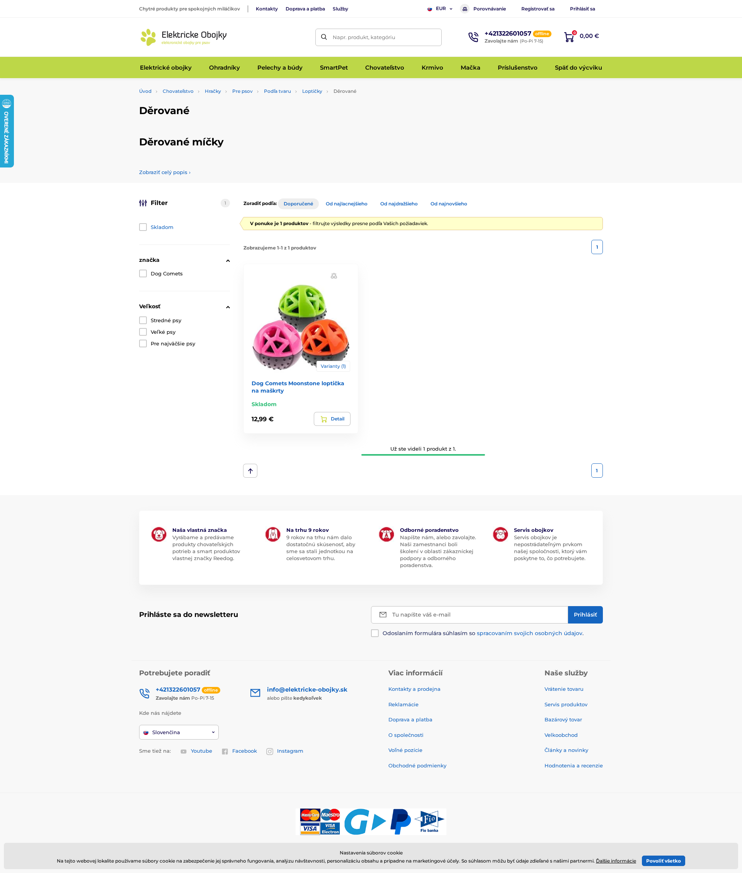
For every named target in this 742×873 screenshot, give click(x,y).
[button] (333, 275)
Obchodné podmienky (417, 765)
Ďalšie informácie (616, 861)
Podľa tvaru (277, 91)
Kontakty (267, 9)
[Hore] (250, 470)
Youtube (201, 751)
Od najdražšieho (399, 204)
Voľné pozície (405, 750)
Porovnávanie (489, 9)
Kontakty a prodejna (414, 689)
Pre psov (242, 91)
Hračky (213, 91)
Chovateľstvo (178, 91)
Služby (340, 9)
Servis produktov (566, 704)
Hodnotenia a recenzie (574, 765)
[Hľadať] (324, 37)
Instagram (290, 751)
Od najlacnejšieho (347, 204)
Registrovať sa (538, 9)
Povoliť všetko (663, 861)
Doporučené (298, 204)
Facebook (244, 751)
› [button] (165, 172)
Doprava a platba (305, 9)
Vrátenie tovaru (564, 689)
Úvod (145, 91)
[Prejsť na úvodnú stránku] (183, 37)
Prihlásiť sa (582, 9)
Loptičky (312, 91)
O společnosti (406, 735)
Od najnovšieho (449, 204)
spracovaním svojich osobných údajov (529, 633)
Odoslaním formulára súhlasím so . (483, 633)
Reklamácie (403, 704)
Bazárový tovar (563, 719)
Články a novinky (566, 750)
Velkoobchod (561, 735)
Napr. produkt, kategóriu (364, 37)
